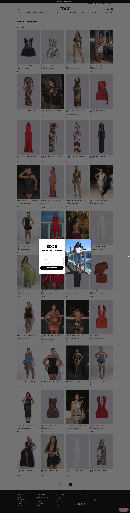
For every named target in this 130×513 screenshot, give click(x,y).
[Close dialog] (90, 239)
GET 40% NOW (52, 268)
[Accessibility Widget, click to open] (128, 256)
